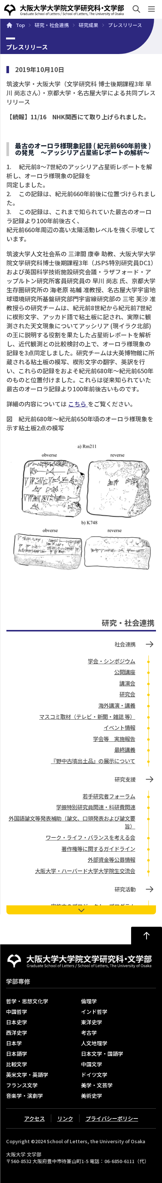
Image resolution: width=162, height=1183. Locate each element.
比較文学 (16, 1064)
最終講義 (124, 749)
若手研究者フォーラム (109, 796)
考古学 (89, 1032)
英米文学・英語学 (27, 1074)
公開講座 (124, 672)
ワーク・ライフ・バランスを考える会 (90, 837)
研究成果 (88, 25)
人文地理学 (94, 1043)
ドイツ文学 (94, 1074)
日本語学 (16, 1053)
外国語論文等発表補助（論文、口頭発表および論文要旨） (72, 822)
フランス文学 (22, 1085)
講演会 (127, 683)
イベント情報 (119, 727)
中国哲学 (16, 1011)
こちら (78, 403)
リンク (65, 1118)
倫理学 (89, 1001)
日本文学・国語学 (102, 1053)
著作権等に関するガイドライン (98, 848)
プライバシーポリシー (112, 1118)
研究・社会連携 (52, 25)
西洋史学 (16, 1032)
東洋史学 (91, 1022)
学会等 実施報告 (114, 739)
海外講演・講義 (116, 705)
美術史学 (91, 1095)
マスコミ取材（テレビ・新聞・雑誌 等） (87, 716)
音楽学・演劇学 (24, 1095)
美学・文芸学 (97, 1085)
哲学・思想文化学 (27, 1001)
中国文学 (91, 1064)
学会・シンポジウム (111, 661)
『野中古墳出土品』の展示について (93, 761)
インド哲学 (94, 1011)
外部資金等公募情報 (111, 859)
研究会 (127, 694)
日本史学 (16, 1022)
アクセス (34, 1118)
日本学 (14, 1043)
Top (20, 25)
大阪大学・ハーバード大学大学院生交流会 (85, 871)
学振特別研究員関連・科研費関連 (95, 807)
